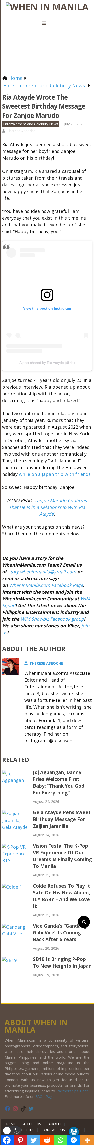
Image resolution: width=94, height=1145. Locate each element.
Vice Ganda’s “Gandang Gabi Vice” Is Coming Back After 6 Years (60, 933)
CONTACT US (53, 1129)
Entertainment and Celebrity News (30, 124)
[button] (12, 1130)
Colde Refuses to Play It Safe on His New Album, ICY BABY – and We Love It (61, 896)
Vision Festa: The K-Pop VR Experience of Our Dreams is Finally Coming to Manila (62, 856)
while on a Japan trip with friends (55, 474)
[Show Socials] (74, 1132)
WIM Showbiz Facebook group (52, 619)
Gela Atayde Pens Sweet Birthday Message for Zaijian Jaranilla (62, 819)
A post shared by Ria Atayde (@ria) (47, 363)
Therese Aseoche (21, 130)
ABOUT (54, 1123)
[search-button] (84, 922)
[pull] (47, 23)
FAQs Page (45, 1096)
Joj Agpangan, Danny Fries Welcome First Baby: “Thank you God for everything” (58, 782)
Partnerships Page (72, 1090)
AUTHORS (32, 1123)
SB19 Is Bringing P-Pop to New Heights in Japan (62, 962)
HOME (11, 1123)
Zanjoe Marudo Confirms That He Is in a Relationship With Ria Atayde (48, 507)
